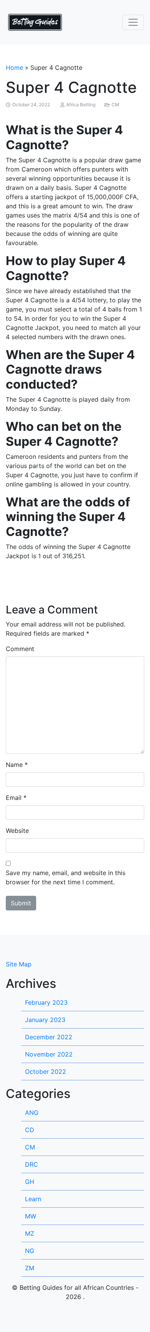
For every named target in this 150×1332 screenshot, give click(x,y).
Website (17, 830)
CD (29, 1130)
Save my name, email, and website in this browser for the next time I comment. (65, 877)
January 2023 (45, 1020)
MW (30, 1216)
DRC (31, 1164)
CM (115, 104)
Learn (33, 1199)
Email (14, 797)
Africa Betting (80, 104)
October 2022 (45, 1071)
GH (29, 1181)
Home (14, 67)
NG (29, 1251)
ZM (29, 1268)
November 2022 (49, 1054)
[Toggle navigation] (133, 22)
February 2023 (46, 1002)
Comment (20, 649)
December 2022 (48, 1037)
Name (14, 764)
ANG (31, 1112)
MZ (29, 1233)
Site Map (19, 964)
